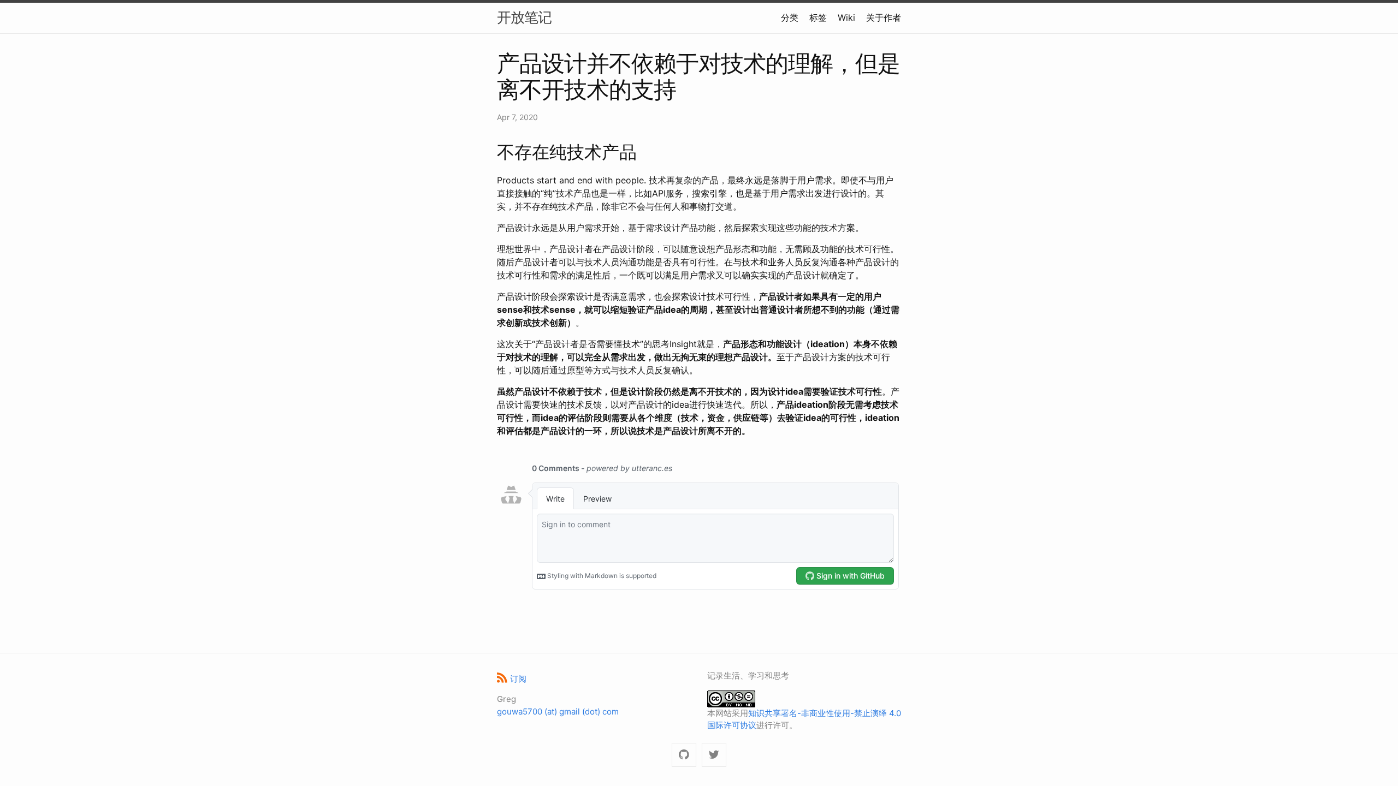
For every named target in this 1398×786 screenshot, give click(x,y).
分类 (789, 17)
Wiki (846, 17)
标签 (818, 17)
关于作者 (883, 17)
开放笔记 (524, 17)
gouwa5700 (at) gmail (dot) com (558, 711)
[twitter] (714, 755)
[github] (684, 755)
